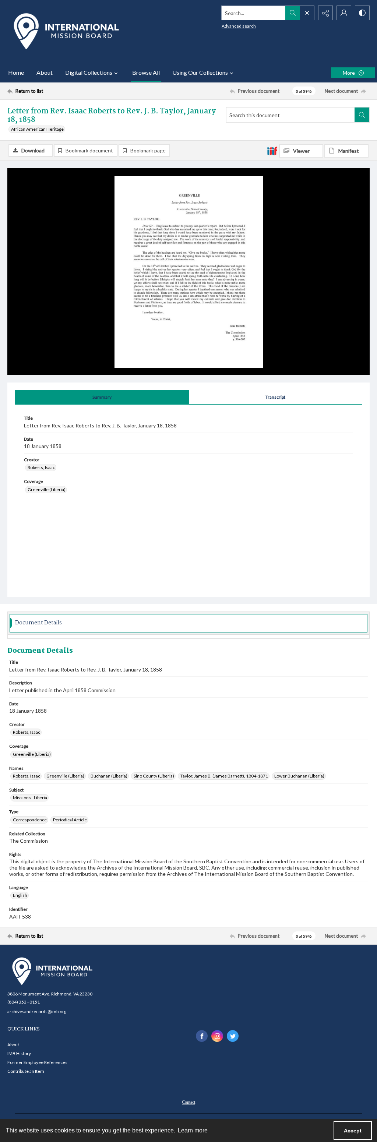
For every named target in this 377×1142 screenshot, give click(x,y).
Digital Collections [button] (88, 72)
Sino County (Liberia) (154, 776)
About (44, 72)
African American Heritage (37, 129)
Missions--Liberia (30, 797)
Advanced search (239, 26)
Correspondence (30, 819)
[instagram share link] (217, 1036)
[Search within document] (362, 114)
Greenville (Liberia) (47, 489)
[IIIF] (272, 150)
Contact (188, 1102)
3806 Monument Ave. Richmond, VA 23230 (49, 994)
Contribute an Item (25, 1071)
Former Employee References (37, 1062)
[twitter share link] (233, 1036)
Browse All (146, 72)
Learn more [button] (193, 1130)
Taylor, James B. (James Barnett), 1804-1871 (224, 776)
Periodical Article (70, 819)
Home (16, 72)
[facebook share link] (202, 1036)
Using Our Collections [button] (200, 72)
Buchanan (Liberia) (109, 776)
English (20, 895)
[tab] (101, 397)
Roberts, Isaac (41, 467)
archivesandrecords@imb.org (36, 1011)
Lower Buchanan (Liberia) (299, 776)
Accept (353, 1131)
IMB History (19, 1053)
